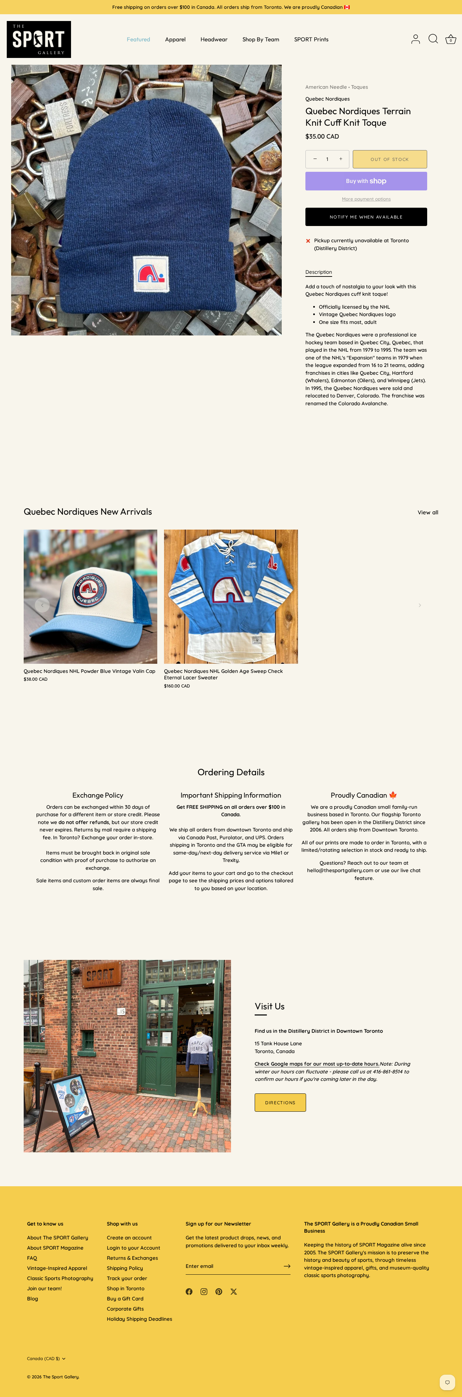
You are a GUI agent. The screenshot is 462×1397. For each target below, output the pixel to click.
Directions (280, 1102)
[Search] (433, 39)
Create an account (129, 1237)
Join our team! (44, 1288)
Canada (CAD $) (43, 1358)
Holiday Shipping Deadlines (139, 1319)
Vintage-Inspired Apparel (57, 1268)
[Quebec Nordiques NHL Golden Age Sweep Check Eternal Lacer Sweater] (231, 596)
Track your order (127, 1278)
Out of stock (390, 159)
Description (318, 272)
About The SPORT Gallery (57, 1237)
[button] (42, 605)
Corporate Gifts (125, 1309)
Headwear (214, 39)
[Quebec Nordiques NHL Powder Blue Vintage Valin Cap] (90, 596)
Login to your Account (133, 1248)
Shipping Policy (125, 1268)
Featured (138, 39)
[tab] (322, 272)
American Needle (326, 87)
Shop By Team (260, 39)
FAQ (32, 1258)
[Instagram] (204, 1291)
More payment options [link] (366, 199)
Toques (359, 87)
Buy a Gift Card (125, 1298)
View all (428, 512)
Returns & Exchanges (132, 1258)
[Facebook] (189, 1291)
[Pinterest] (218, 1291)
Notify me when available (366, 217)
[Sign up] (287, 1266)
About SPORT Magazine (55, 1248)
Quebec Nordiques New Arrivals (88, 511)
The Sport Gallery (60, 1376)
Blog (32, 1298)
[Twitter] (233, 1291)
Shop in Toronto (125, 1288)
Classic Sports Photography (60, 1278)
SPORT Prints (311, 39)
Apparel (175, 39)
